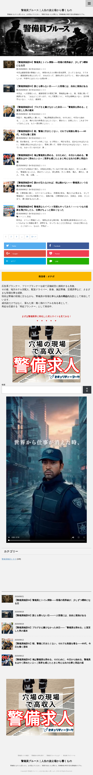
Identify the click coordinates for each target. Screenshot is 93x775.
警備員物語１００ (38, 69)
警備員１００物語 (23, 755)
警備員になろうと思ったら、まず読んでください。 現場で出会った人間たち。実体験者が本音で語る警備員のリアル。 (46, 765)
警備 (29, 217)
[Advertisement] (19, 576)
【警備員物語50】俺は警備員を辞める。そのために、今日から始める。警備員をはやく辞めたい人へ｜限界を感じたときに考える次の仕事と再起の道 (52, 158)
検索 (3, 385)
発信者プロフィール (69, 755)
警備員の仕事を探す (38, 755)
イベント (22, 217)
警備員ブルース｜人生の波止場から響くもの (46, 10)
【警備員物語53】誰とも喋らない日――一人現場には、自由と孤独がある (52, 86)
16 (27, 237)
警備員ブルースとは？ (53, 755)
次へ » (33, 237)
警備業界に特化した (38, 316)
